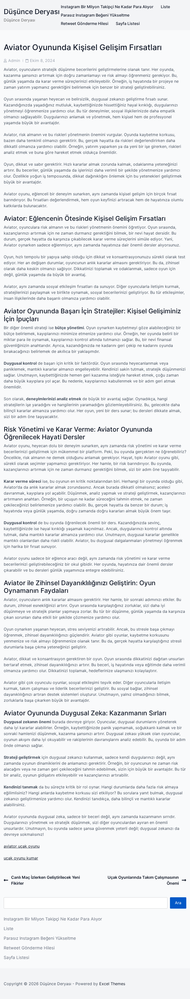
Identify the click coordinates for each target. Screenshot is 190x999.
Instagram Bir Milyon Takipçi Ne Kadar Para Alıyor (107, 6)
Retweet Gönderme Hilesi (84, 23)
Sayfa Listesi (128, 23)
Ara (178, 902)
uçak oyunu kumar (21, 858)
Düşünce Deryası (32, 11)
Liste (165, 6)
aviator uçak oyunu (22, 846)
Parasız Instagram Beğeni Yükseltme (95, 15)
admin (14, 60)
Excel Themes (112, 983)
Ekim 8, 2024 (42, 60)
